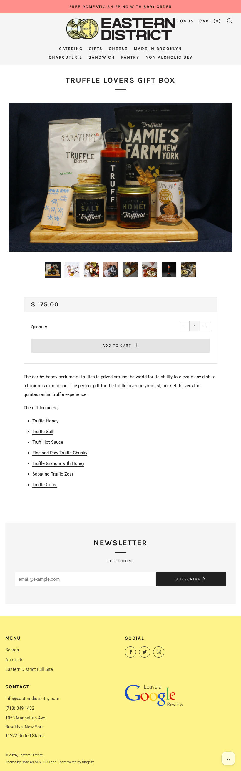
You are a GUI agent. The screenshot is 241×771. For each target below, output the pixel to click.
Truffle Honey (45, 421)
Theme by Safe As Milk (23, 762)
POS (46, 762)
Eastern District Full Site (29, 669)
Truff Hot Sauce (47, 442)
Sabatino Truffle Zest (53, 474)
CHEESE (118, 48)
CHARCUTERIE (65, 57)
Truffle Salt (42, 431)
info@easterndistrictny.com (32, 698)
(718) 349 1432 (19, 708)
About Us (14, 659)
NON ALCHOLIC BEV (169, 57)
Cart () (210, 21)
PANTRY (130, 57)
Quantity (39, 327)
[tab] (53, 270)
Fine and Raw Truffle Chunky (59, 452)
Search (12, 650)
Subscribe (187, 579)
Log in (186, 21)
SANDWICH (101, 57)
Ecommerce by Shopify (76, 762)
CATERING (71, 48)
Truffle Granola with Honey (58, 463)
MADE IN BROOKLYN (158, 48)
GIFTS (96, 48)
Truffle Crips (44, 484)
